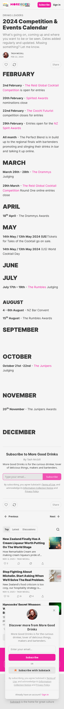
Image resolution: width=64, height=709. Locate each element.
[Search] (57, 529)
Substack (15, 701)
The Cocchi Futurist (39, 110)
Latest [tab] (15, 529)
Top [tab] (7, 529)
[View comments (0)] (19, 563)
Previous (13, 516)
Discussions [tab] (29, 529)
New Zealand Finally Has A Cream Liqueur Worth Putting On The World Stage (24, 543)
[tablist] (20, 529)
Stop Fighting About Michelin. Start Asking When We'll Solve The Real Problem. (23, 576)
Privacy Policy (43, 684)
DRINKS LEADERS (13, 15)
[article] (32, 551)
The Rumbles (37, 287)
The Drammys (41, 172)
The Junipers (43, 366)
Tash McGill (17, 53)
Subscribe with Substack (34, 670)
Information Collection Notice (38, 487)
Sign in (57, 4)
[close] (54, 610)
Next (52, 516)
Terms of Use (48, 484)
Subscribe (44, 4)
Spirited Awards (36, 98)
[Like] (6, 64)
